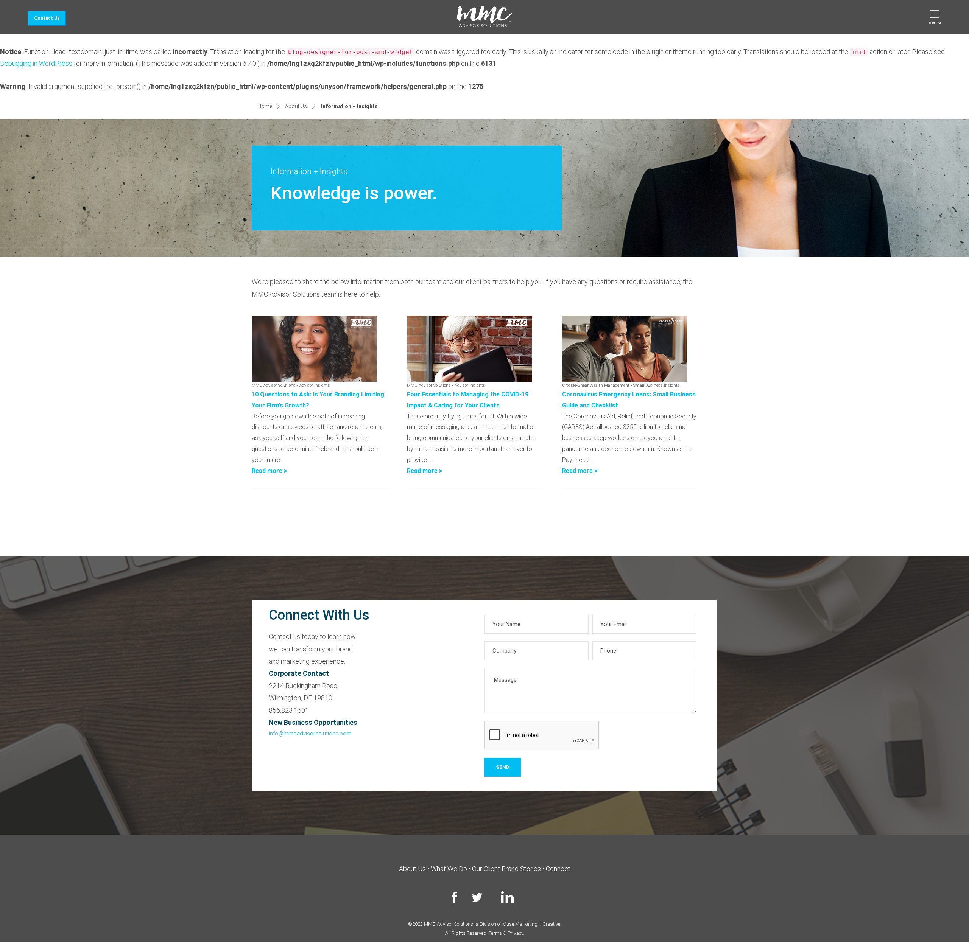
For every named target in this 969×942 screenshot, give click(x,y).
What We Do (449, 869)
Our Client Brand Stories (506, 869)
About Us (296, 106)
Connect (558, 869)
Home (264, 106)
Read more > (269, 470)
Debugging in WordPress (36, 63)
